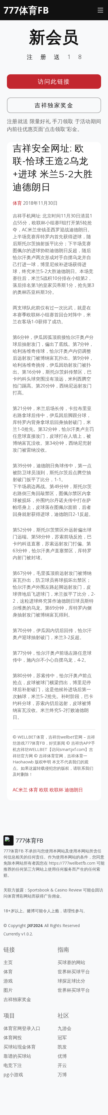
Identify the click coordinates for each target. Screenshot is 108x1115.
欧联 (43, 790)
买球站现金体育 (19, 1047)
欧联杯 (56, 790)
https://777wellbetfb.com (72, 863)
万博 (62, 1074)
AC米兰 (20, 790)
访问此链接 (54, 81)
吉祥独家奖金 (54, 105)
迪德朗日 (74, 790)
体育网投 (12, 1037)
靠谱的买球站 (17, 1056)
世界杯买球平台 (74, 971)
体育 (17, 203)
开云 (62, 1065)
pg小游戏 (13, 1074)
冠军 (62, 1037)
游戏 (8, 981)
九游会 (64, 1028)
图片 (8, 990)
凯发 (62, 1047)
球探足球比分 (71, 981)
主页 (8, 962)
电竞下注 (12, 1065)
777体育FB (26, 10)
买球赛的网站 (71, 962)
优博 (62, 1056)
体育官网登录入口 (21, 1028)
